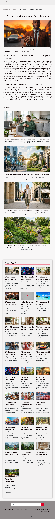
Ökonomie (27, 509)
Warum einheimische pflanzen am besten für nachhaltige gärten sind (27, 245)
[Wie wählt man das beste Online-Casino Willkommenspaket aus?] (28, 270)
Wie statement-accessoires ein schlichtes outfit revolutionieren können (27, 211)
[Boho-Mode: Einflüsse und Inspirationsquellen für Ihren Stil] (43, 371)
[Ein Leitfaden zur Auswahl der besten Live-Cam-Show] (28, 295)
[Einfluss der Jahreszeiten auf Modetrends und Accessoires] (28, 396)
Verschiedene (12, 9)
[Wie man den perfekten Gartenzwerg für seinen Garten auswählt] (28, 371)
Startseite (5, 9)
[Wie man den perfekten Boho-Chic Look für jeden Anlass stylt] (28, 421)
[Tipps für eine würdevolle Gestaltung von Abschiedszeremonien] (28, 446)
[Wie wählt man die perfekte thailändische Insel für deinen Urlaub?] (43, 295)
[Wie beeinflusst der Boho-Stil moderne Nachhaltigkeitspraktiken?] (43, 320)
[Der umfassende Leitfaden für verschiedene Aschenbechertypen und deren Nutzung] (12, 396)
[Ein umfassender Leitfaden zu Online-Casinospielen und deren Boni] (12, 371)
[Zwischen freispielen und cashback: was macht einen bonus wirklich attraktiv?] (27, 124)
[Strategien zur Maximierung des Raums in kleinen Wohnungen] (43, 446)
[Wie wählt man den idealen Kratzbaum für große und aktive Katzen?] (12, 320)
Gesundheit (9, 509)
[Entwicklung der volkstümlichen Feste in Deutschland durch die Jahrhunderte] (12, 421)
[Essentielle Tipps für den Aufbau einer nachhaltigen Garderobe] (43, 421)
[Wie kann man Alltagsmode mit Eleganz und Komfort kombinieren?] (12, 346)
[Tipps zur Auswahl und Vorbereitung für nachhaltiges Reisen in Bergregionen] (12, 446)
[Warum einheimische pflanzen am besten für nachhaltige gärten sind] (27, 230)
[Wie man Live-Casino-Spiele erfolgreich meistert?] (12, 295)
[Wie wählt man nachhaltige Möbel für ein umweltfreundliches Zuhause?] (43, 270)
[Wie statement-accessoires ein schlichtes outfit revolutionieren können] (27, 195)
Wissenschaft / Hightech (45, 510)
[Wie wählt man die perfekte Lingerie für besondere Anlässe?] (28, 320)
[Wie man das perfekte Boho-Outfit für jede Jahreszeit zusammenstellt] (28, 346)
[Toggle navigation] (5, 2)
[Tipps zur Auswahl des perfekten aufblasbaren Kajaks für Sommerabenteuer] (43, 346)
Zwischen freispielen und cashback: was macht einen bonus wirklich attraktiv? (27, 139)
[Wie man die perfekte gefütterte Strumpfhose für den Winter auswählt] (43, 396)
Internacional (18, 509)
